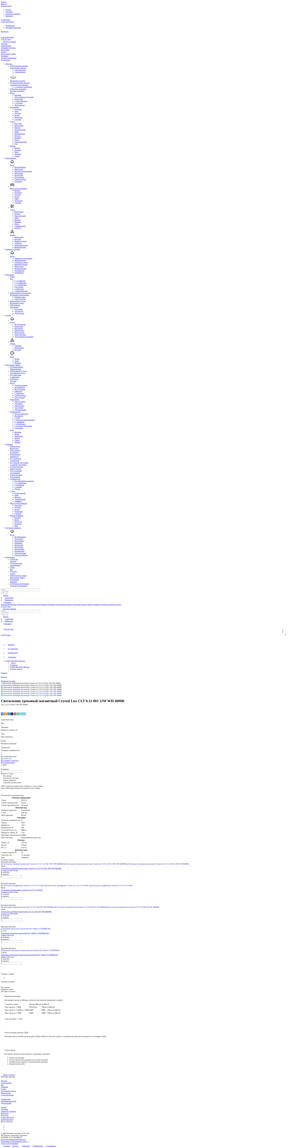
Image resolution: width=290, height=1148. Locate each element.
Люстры (4, 1081)
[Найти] (6, 592)
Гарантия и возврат (12, 14)
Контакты (9, 16)
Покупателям (6, 1103)
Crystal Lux (5, 870)
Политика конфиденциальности (13, 1139)
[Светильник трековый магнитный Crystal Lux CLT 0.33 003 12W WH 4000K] (31, 691)
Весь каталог (6, 1093)
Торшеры (4, 1087)
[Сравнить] (2, 709)
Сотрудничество (7, 1095)
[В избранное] (2, 707)
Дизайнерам (10, 26)
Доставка (9, 12)
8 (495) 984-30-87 (7, 37)
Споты (3, 1089)
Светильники (6, 1083)
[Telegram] (24, 714)
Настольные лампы (8, 1091)
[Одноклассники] (5, 714)
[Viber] (15, 714)
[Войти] (283, 627)
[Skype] (21, 714)
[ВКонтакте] (2, 714)
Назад (13, 663)
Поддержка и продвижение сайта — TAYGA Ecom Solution (15, 1142)
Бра (2, 1085)
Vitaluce (4, 935)
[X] (11, 714)
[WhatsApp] (18, 714)
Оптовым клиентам (13, 28)
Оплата (8, 10)
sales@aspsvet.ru (7, 1120)
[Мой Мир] (8, 714)
